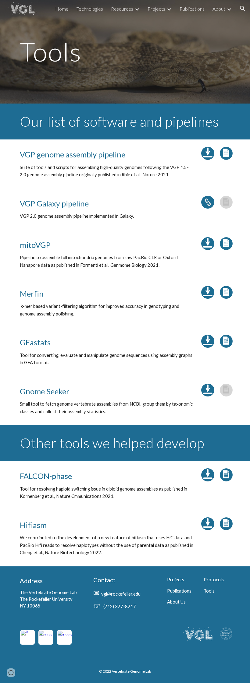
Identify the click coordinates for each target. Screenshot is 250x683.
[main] (125, 51)
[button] (242, 8)
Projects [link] (156, 9)
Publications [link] (192, 9)
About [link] (218, 9)
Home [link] (62, 9)
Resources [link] (122, 9)
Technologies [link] (90, 9)
